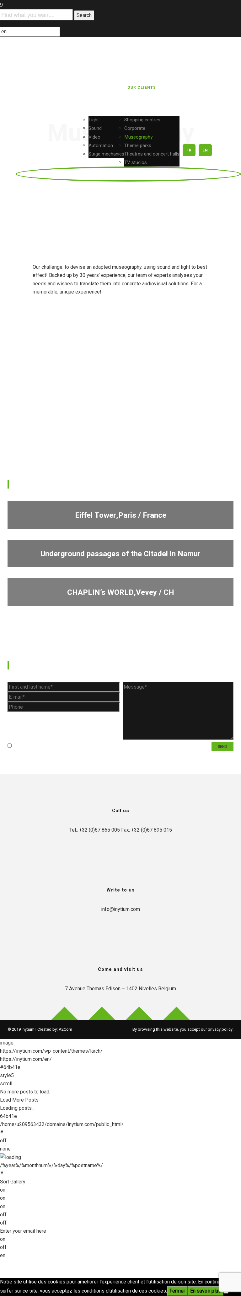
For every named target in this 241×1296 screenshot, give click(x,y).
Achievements (200, 87)
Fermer (177, 1291)
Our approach (68, 87)
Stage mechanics (106, 154)
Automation (100, 145)
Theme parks (137, 145)
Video (94, 137)
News (229, 87)
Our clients (141, 87)
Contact (216, 119)
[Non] (225, 1292)
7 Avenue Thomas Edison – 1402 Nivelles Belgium (120, 989)
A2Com (65, 1029)
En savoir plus (205, 1291)
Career (191, 119)
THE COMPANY (29, 87)
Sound (95, 128)
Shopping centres (142, 119)
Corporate (134, 128)
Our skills (104, 87)
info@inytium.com (120, 909)
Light (93, 119)
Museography (138, 137)
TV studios (135, 162)
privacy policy (220, 1029)
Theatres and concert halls (151, 154)
